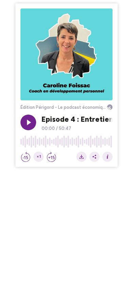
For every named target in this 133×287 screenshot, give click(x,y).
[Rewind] (25, 157)
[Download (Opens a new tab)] (81, 157)
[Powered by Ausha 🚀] (110, 107)
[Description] (107, 157)
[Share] (94, 157)
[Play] (28, 122)
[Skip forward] (51, 157)
